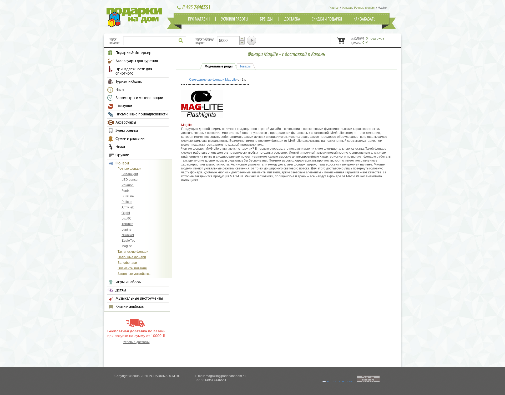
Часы (119, 90)
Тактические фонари (133, 251)
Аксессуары (125, 122)
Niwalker (128, 235)
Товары (245, 66)
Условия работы (234, 19)
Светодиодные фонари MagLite (213, 79)
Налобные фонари (132, 257)
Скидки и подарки (327, 19)
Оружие (122, 155)
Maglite (127, 246)
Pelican (127, 202)
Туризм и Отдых (128, 82)
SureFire (128, 196)
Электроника (126, 131)
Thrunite (127, 224)
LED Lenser (130, 180)
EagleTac (128, 240)
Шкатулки (123, 106)
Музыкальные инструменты (139, 298)
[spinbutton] (231, 40)
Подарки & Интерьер (133, 53)
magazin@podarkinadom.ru (226, 376)
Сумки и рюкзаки (129, 139)
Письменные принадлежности (141, 114)
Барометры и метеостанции (139, 98)
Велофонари (127, 263)
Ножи (120, 147)
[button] (242, 38)
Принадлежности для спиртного (133, 71)
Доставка (292, 19)
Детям (120, 290)
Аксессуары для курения (136, 61)
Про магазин (199, 19)
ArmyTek (128, 207)
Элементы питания (132, 268)
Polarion (128, 185)
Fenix (125, 191)
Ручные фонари (130, 168)
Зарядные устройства (134, 274)
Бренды (266, 19)
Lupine (127, 229)
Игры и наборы (128, 282)
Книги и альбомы (129, 307)
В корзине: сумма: (367, 40)
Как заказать (365, 19)
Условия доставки (136, 342)
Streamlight (130, 174)
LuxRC (127, 218)
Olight (126, 213)
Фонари (122, 163)
